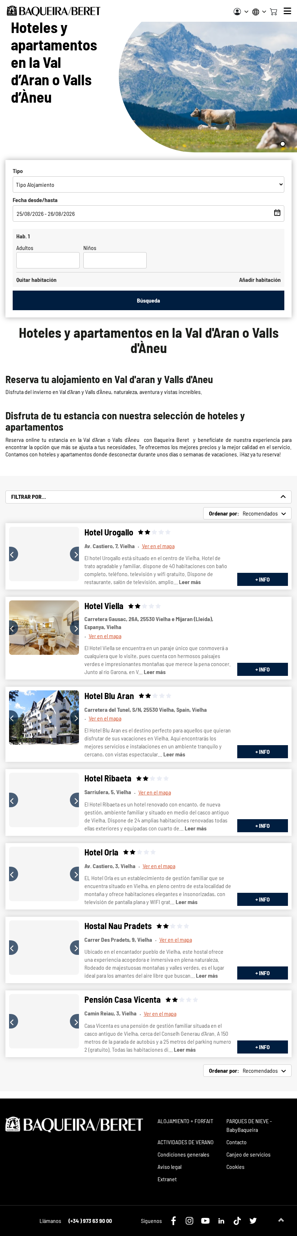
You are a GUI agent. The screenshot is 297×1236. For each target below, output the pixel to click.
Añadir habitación (260, 279)
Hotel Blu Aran (109, 695)
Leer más (190, 581)
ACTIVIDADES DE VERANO (186, 1141)
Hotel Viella (104, 605)
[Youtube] (205, 1220)
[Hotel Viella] (44, 627)
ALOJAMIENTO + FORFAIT (185, 1120)
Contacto (236, 1141)
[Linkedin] (221, 1220)
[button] (13, 554)
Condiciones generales (183, 1154)
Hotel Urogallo (108, 532)
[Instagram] (189, 1220)
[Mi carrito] (273, 11)
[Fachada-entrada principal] (44, 874)
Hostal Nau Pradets (118, 925)
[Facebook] (173, 1220)
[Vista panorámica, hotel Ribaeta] (44, 800)
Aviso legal (169, 1166)
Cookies (235, 1166)
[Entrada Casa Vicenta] (44, 1021)
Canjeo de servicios (248, 1154)
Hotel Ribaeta (107, 778)
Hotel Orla (101, 852)
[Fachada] (44, 554)
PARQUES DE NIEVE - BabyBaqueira (249, 1125)
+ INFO (262, 579)
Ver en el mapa (158, 545)
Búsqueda (148, 300)
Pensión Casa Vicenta (122, 999)
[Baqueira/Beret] (53, 10)
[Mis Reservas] (241, 12)
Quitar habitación (36, 279)
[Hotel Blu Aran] (44, 717)
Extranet (167, 1178)
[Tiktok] (237, 1220)
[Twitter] (253, 1220)
